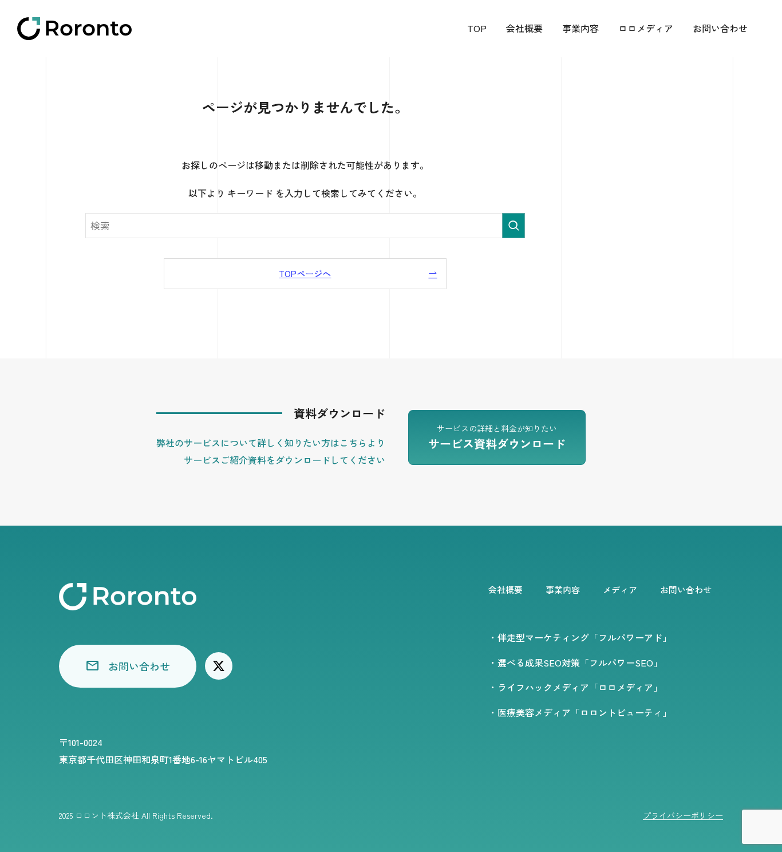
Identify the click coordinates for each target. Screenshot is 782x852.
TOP (477, 28)
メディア (620, 589)
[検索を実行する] (513, 225)
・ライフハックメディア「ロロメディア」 (575, 687)
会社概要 (524, 28)
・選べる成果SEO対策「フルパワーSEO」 (575, 662)
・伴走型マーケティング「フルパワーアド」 (580, 637)
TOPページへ (305, 273)
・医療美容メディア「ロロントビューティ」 (580, 712)
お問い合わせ (720, 28)
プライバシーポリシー (683, 815)
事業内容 (580, 28)
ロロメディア (645, 28)
